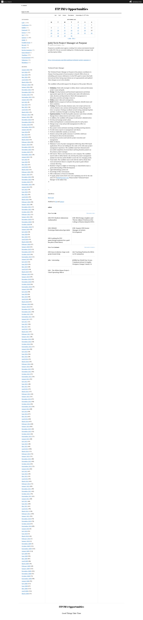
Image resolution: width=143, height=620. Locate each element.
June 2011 (25, 504)
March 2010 (25, 536)
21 (58, 33)
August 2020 (25, 229)
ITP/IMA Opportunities (71, 9)
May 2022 (24, 194)
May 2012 (24, 476)
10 (78, 28)
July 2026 (24, 72)
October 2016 (26, 344)
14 (58, 30)
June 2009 (25, 556)
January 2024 (26, 145)
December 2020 (26, 219)
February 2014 (26, 424)
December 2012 (26, 459)
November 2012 (26, 461)
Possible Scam (26, 42)
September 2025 (27, 97)
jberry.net (51, 198)
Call (59, 15)
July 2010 (24, 531)
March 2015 (25, 391)
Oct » (73, 38)
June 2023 (25, 162)
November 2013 (26, 431)
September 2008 (27, 579)
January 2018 (26, 307)
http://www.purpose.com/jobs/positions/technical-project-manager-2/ (69, 60)
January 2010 (26, 541)
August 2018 (25, 289)
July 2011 (24, 501)
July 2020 (24, 232)
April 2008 (25, 591)
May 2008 (24, 588)
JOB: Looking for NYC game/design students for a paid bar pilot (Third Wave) (59, 240)
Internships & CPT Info (82, 15)
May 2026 (24, 77)
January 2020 (26, 247)
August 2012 (25, 469)
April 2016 (25, 359)
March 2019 (25, 272)
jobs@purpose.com (63, 178)
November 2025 (26, 92)
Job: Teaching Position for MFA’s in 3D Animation (83, 253)
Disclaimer (71, 15)
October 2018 (26, 284)
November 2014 (26, 401)
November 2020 (26, 222)
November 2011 (26, 491)
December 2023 (26, 147)
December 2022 (26, 177)
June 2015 (25, 384)
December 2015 (26, 369)
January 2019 (26, 277)
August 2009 (25, 551)
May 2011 (24, 506)
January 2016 (26, 366)
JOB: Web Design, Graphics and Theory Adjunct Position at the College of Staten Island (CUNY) (83, 220)
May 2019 (24, 267)
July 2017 (24, 322)
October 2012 (26, 464)
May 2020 (24, 237)
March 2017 (25, 332)
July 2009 (24, 554)
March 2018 (25, 302)
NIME (23, 40)
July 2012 (24, 471)
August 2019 (25, 259)
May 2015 (24, 386)
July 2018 (24, 292)
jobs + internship (53, 260)
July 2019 (24, 262)
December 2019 (26, 249)
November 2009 (26, 544)
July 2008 (24, 583)
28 (58, 36)
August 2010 (25, 529)
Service (24, 47)
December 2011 (26, 489)
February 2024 (26, 142)
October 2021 (26, 212)
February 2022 (26, 202)
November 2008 (26, 574)
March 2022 (25, 199)
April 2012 (25, 479)
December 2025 (26, 90)
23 (71, 33)
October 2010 (26, 524)
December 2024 (26, 120)
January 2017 (26, 337)
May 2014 (24, 416)
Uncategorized (26, 57)
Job (55, 15)
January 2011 (26, 516)
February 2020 (26, 244)
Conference (25, 25)
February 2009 (26, 566)
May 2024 (24, 135)
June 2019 (25, 264)
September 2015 (27, 376)
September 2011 (27, 496)
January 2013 (26, 456)
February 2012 (26, 484)
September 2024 (27, 127)
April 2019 (25, 269)
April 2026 (25, 80)
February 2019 (26, 274)
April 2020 (25, 239)
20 (51, 33)
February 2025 (26, 115)
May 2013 (24, 446)
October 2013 (26, 434)
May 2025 (24, 107)
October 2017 (26, 314)
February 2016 (26, 364)
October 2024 (26, 125)
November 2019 (26, 252)
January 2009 (26, 569)
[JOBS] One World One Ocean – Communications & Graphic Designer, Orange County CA (82, 262)
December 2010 (26, 519)
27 (51, 36)
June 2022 (25, 192)
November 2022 (26, 179)
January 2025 (26, 117)
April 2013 (25, 449)
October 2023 (26, 152)
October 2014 (26, 404)
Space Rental (26, 52)
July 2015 (24, 381)
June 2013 (25, 444)
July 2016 (24, 352)
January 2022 (26, 204)
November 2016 (26, 342)
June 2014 (25, 414)
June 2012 (25, 474)
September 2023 (27, 154)
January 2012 (26, 486)
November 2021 (26, 209)
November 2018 (26, 282)
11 (85, 28)
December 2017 (26, 309)
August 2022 (25, 187)
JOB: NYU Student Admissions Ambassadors (58, 219)
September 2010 (27, 526)
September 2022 (27, 184)
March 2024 (25, 140)
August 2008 (25, 581)
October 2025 (26, 95)
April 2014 (25, 419)
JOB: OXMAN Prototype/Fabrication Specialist (59, 229)
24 (78, 33)
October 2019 (26, 254)
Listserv (24, 37)
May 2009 (24, 559)
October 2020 (26, 224)
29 (65, 36)
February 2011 (26, 514)
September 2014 (27, 406)
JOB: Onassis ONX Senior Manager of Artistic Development (80, 230)
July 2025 (24, 102)
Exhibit (24, 28)
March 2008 (25, 593)
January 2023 (26, 174)
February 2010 (26, 539)
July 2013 (24, 441)
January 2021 (26, 217)
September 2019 (27, 257)
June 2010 (25, 534)
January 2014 (26, 426)
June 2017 (25, 324)
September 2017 (27, 317)
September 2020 (27, 227)
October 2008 (26, 576)
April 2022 (25, 197)
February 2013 (26, 454)
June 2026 (25, 75)
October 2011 (26, 494)
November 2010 (26, 521)
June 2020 (25, 234)
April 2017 (25, 329)
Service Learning (27, 50)
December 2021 (26, 207)
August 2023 (25, 157)
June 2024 (25, 132)
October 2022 (26, 182)
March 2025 (25, 112)
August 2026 (25, 70)
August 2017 (25, 319)
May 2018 (24, 297)
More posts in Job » (91, 213)
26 (91, 33)
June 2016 (25, 354)
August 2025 (25, 100)
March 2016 (25, 362)
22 (65, 33)
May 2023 (24, 164)
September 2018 (27, 287)
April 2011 (25, 509)
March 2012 (25, 481)
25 (85, 33)
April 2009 (25, 561)
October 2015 (26, 374)
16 (71, 30)
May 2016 (24, 357)
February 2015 (26, 394)
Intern (64, 15)
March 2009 (25, 564)
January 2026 (26, 87)
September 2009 (27, 549)
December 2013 (26, 429)
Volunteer (25, 60)
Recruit (24, 45)
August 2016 (25, 349)
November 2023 (26, 149)
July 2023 (24, 159)
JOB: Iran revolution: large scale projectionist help (58, 253)
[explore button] (131, 2)
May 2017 (24, 327)
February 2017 (26, 334)
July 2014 (24, 411)
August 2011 (25, 499)
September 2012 (27, 466)
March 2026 (25, 82)
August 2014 (25, 409)
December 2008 (26, 571)
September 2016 (27, 347)
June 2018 (25, 294)
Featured (24, 30)
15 (65, 30)
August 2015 (25, 379)
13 (51, 30)
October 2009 (26, 546)
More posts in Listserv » (89, 247)
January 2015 (26, 396)
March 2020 (25, 242)
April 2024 (25, 137)
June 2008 (25, 586)
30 (71, 36)
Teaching (24, 55)
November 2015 (26, 371)
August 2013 (25, 439)
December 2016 (26, 339)
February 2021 (26, 214)
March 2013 (25, 451)
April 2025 (25, 110)
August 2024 (25, 130)
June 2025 (25, 105)
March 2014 (25, 421)
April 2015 (25, 389)
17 (78, 30)
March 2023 (25, 169)
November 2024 (26, 122)
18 (85, 30)
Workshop (25, 62)
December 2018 (26, 279)
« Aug (69, 38)
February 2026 (26, 85)
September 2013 (27, 436)
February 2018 (26, 304)
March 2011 (25, 511)
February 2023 (26, 172)
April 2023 (25, 167)
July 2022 (24, 189)
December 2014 (26, 399)
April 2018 (25, 299)
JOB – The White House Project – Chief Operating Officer (59, 271)
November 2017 (26, 312)
